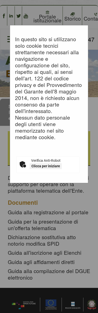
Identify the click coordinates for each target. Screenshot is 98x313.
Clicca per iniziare (45, 166)
